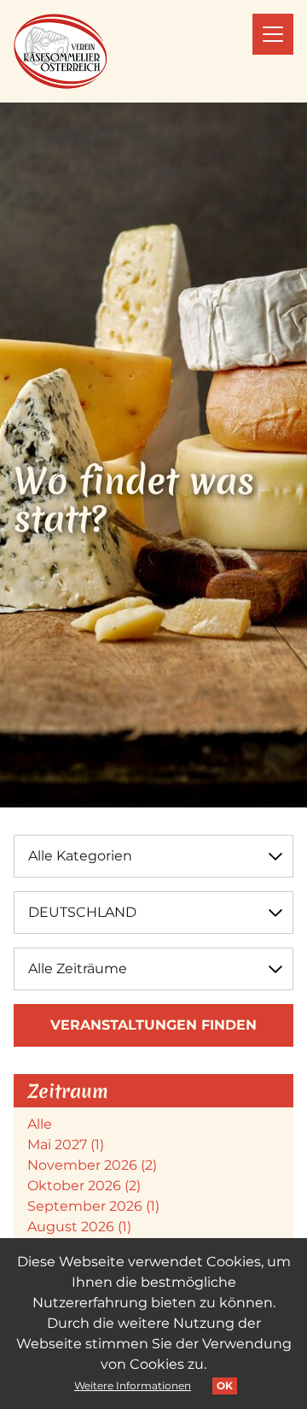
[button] (272, 34)
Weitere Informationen (132, 1385)
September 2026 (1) (93, 1206)
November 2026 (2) (92, 1165)
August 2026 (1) (79, 1226)
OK (225, 1385)
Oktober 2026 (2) (84, 1185)
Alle (39, 1124)
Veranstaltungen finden (153, 1025)
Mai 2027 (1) (65, 1144)
